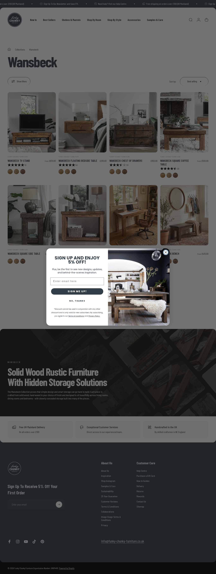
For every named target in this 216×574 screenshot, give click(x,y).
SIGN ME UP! (77, 291)
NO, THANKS (77, 301)
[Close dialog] (165, 252)
